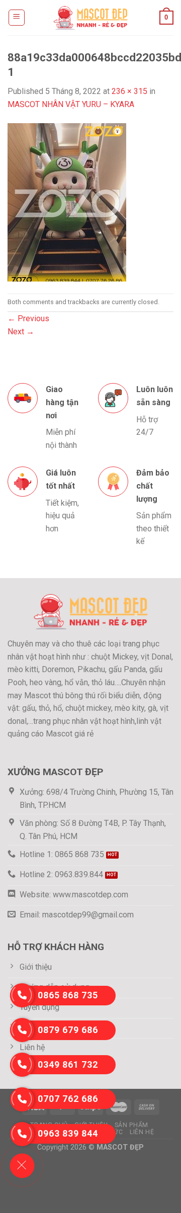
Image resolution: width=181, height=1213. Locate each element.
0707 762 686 (68, 1098)
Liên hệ (142, 1132)
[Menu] (17, 18)
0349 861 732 (68, 1064)
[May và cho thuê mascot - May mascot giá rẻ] (90, 17)
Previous (28, 318)
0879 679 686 (68, 1029)
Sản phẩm (131, 1125)
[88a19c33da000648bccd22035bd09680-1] (67, 201)
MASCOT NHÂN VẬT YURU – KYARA (71, 104)
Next (21, 331)
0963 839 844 (68, 1133)
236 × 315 (129, 91)
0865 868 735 (68, 995)
